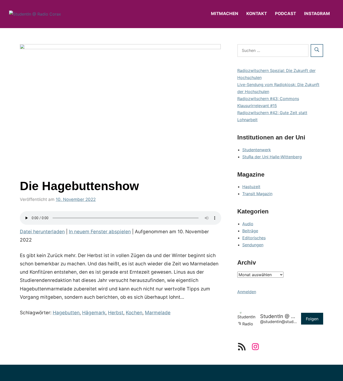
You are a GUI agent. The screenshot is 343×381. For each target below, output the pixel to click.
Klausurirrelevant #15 (257, 105)
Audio (247, 223)
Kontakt (256, 13)
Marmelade (157, 313)
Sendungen (252, 244)
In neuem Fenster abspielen (100, 232)
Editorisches (254, 237)
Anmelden (246, 291)
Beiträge (250, 230)
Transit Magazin (257, 193)
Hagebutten (66, 313)
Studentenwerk (256, 149)
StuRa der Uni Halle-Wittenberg (272, 156)
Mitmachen (224, 13)
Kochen (134, 313)
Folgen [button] (312, 318)
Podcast (285, 13)
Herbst (115, 313)
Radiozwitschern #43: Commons (268, 98)
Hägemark (93, 313)
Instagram (317, 13)
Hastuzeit (251, 186)
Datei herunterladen (42, 232)
